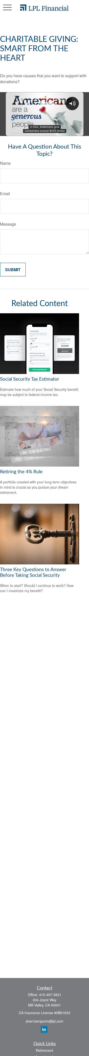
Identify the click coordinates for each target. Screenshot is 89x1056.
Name (5, 163)
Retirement (44, 1050)
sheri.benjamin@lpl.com (44, 1021)
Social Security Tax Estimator (29, 379)
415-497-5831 (50, 994)
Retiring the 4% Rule (21, 472)
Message (8, 224)
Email (5, 193)
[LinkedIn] (44, 1029)
